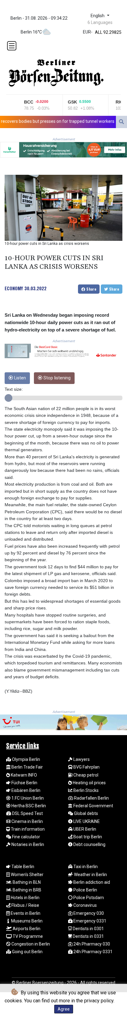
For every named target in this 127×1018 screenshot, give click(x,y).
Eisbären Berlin (25, 790)
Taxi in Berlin (85, 866)
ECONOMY (14, 288)
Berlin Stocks (85, 790)
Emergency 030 (88, 913)
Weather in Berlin (90, 874)
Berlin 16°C (31, 31)
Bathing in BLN (26, 882)
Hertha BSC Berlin (28, 805)
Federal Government (92, 805)
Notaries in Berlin (27, 844)
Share (90, 289)
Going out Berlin (27, 951)
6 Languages (100, 22)
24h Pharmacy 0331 (92, 951)
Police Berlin (84, 889)
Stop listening (56, 378)
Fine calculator (25, 836)
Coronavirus (84, 905)
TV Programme (27, 936)
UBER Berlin (84, 829)
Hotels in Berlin (24, 897)
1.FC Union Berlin (27, 798)
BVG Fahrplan (86, 767)
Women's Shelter (26, 874)
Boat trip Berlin (87, 836)
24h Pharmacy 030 (91, 944)
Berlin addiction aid (91, 882)
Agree (64, 1009)
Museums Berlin (26, 920)
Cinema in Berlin (26, 821)
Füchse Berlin (23, 782)
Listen (19, 378)
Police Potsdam (88, 897)
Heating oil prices (89, 782)
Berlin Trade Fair (26, 767)
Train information (27, 829)
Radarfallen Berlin (91, 798)
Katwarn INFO (23, 775)
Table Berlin (22, 866)
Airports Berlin (26, 928)
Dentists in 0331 (88, 936)
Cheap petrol (85, 775)
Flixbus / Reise (24, 905)
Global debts (85, 813)
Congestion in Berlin (30, 944)
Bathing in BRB (26, 889)
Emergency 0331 (89, 920)
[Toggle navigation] (11, 46)
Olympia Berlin (25, 759)
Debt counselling (88, 844)
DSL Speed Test (27, 813)
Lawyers (81, 759)
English (98, 15)
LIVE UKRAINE (86, 821)
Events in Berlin (25, 913)
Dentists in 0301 (88, 928)
